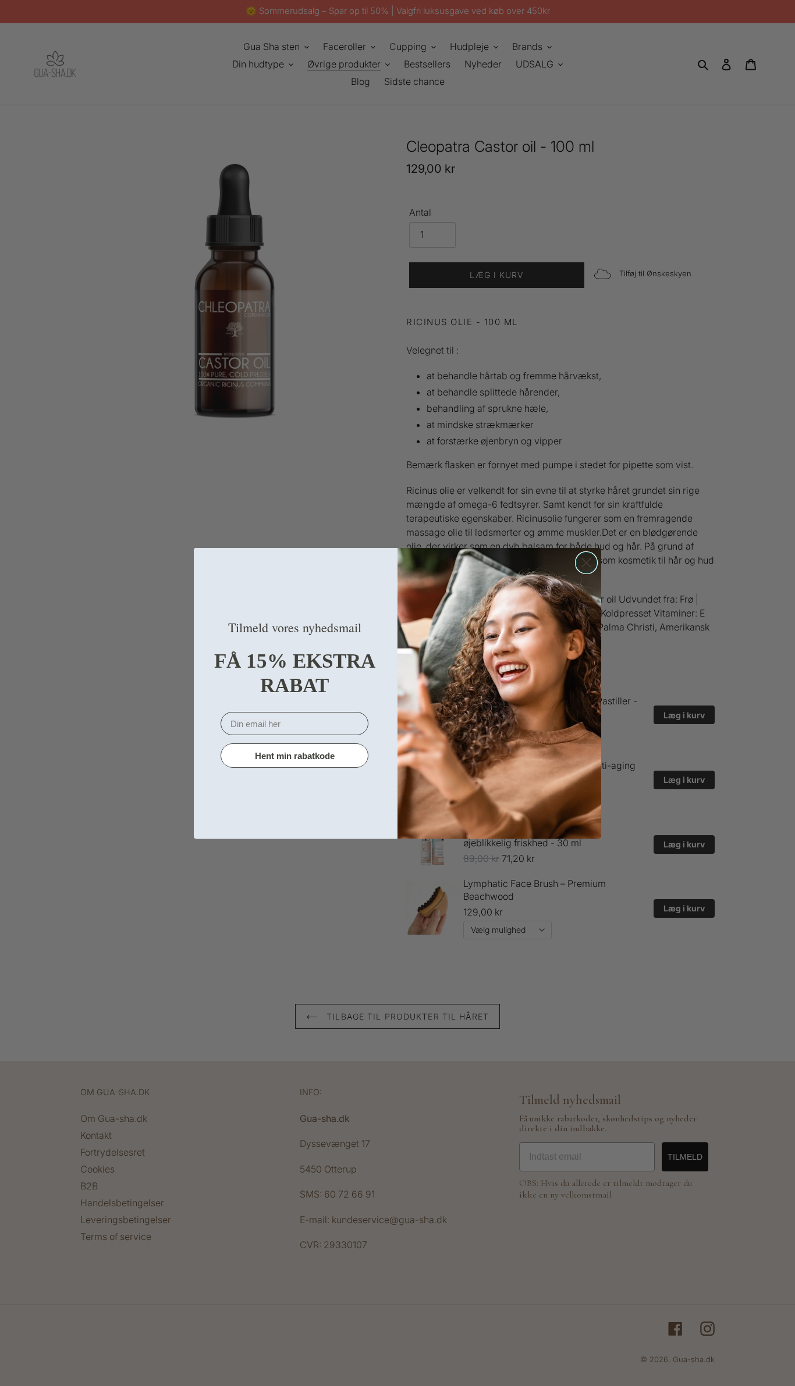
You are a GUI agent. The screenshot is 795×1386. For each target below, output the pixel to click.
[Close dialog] (586, 563)
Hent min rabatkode (295, 755)
